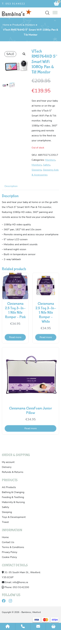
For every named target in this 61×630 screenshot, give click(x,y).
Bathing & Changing (13, 492)
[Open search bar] (47, 12)
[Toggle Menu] (55, 12)
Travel (5, 522)
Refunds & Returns (12, 472)
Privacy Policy (9, 552)
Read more (15, 337)
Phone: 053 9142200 (16, 587)
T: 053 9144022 (13, 3)
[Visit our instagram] (12, 601)
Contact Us (8, 542)
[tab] (11, 186)
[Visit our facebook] (5, 601)
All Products (9, 487)
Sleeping (37, 170)
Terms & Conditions (13, 547)
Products (17, 25)
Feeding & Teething (13, 497)
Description (11, 186)
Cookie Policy (9, 557)
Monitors (30, 25)
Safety (46, 165)
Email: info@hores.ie (16, 582)
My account (8, 462)
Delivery (6, 467)
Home (6, 25)
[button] (24, 54)
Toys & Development (14, 517)
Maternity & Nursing (13, 502)
